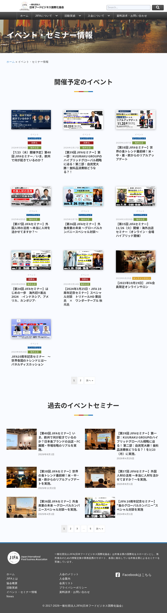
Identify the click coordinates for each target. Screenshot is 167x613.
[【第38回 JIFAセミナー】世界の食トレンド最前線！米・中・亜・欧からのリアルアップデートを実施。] (44, 480)
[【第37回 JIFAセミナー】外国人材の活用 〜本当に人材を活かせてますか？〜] (31, 196)
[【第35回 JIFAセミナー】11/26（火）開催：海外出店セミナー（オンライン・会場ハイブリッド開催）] (135, 196)
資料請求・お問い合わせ (74, 592)
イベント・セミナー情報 (22, 592)
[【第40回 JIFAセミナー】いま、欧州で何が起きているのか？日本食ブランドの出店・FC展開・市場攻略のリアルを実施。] (44, 446)
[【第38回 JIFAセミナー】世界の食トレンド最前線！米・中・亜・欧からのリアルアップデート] (135, 119)
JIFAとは (12, 578)
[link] (24, 16)
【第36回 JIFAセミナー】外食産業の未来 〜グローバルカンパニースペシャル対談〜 (83, 228)
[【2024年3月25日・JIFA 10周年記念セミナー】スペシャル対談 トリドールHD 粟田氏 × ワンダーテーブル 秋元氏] (83, 260)
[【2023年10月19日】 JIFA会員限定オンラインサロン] (135, 261)
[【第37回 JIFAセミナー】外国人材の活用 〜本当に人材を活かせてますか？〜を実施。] (122, 480)
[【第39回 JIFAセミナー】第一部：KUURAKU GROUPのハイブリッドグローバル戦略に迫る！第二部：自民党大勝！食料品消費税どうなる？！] (83, 119)
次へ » (89, 380)
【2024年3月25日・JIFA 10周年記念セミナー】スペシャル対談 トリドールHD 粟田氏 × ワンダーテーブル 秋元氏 (83, 296)
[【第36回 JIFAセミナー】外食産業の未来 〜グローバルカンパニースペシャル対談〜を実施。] (44, 508)
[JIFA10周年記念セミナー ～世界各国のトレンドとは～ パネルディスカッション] (31, 328)
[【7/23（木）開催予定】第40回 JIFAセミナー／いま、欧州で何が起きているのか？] (31, 119)
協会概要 (12, 583)
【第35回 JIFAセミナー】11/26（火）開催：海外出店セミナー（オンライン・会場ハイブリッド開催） (135, 230)
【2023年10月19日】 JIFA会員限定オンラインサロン (135, 285)
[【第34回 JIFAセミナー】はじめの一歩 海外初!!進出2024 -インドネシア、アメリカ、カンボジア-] (31, 260)
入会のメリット (69, 574)
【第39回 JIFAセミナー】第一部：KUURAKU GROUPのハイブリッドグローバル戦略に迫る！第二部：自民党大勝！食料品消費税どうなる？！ (83, 162)
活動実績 (12, 587)
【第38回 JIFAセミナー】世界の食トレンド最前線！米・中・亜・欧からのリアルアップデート (135, 153)
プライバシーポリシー (73, 587)
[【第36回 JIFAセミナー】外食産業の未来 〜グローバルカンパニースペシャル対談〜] (83, 196)
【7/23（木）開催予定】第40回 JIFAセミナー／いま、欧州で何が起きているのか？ (31, 156)
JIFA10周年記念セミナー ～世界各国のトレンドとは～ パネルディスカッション (31, 360)
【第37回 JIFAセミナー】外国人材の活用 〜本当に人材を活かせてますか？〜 (30, 228)
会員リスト (66, 583)
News (10, 596)
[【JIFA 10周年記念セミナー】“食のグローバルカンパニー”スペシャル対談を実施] (122, 508)
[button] (56, 16)
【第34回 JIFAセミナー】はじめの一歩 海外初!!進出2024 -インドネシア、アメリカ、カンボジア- (30, 295)
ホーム (11, 61)
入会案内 (64, 578)
